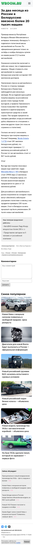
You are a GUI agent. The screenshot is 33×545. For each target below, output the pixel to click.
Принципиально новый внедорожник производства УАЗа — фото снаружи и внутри (16, 478)
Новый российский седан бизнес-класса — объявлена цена (15, 401)
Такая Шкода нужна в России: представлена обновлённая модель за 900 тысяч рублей (16, 497)
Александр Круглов (8, 246)
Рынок (7, 253)
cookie (18, 543)
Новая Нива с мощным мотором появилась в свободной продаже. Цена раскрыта (16, 488)
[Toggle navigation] (29, 3)
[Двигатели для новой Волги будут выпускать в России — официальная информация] (16, 334)
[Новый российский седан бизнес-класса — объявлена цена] (16, 389)
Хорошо (27, 542)
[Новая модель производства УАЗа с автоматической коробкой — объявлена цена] (16, 416)
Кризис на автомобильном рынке (12, 255)
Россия (14, 253)
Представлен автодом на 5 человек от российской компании (14, 236)
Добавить (5, 285)
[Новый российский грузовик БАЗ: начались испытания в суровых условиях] (16, 362)
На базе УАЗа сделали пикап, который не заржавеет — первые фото (16, 456)
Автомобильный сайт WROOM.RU (11, 530)
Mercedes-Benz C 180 (9, 172)
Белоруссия (22, 253)
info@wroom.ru (5, 532)
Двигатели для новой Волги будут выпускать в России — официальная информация (15, 347)
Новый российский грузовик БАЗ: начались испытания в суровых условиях (15, 374)
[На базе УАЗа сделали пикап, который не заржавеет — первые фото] (16, 443)
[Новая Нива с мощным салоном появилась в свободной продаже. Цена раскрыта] (16, 304)
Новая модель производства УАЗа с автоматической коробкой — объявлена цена (16, 428)
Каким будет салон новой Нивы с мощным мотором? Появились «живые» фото (14, 514)
